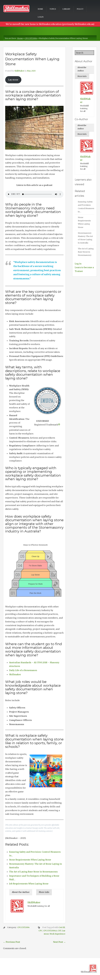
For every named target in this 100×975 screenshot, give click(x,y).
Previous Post (11, 942)
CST (59, 930)
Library (66, 9)
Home (40, 9)
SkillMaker (19, 71)
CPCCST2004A (50, 930)
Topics (53, 9)
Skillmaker (15, 674)
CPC (40, 930)
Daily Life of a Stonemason (23, 670)
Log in (78, 263)
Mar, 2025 (31, 71)
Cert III (62, 927)
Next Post (59, 942)
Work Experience (57, 934)
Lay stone (13, 79)
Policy (80, 9)
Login (40, 17)
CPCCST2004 (31, 38)
